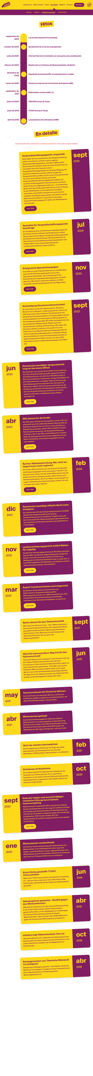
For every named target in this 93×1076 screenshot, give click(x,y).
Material (62, 5)
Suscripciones (62, 12)
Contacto (69, 5)
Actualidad (54, 5)
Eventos (36, 12)
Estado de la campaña (48, 12)
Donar (47, 5)
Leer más (30, 209)
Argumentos (27, 5)
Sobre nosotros (38, 5)
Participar (79, 5)
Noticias (29, 12)
